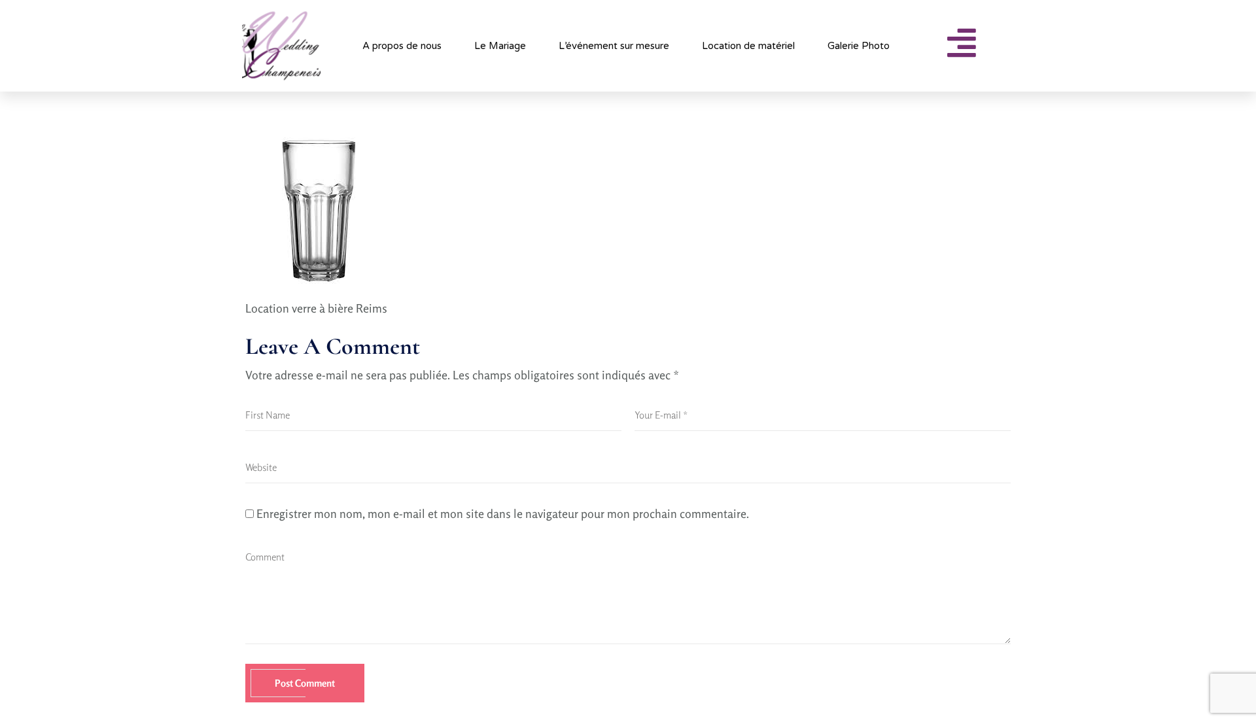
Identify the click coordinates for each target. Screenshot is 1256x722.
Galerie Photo (859, 46)
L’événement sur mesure (614, 46)
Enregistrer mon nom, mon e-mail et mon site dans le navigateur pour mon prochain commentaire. (502, 513)
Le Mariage (500, 46)
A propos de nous (402, 46)
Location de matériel (748, 46)
